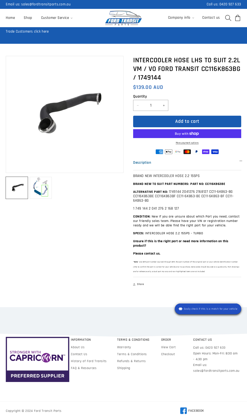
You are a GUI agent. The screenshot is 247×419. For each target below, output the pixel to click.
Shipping (123, 368)
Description (142, 162)
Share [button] (140, 284)
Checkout (168, 354)
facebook (192, 411)
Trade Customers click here (27, 31)
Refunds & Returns (131, 361)
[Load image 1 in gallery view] (17, 188)
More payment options (187, 142)
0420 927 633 (230, 4)
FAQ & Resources (83, 368)
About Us (78, 347)
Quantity (140, 96)
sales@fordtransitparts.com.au (46, 4)
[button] (56, 18)
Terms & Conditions (132, 354)
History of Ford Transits (89, 361)
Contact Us (79, 354)
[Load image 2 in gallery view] (41, 188)
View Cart (168, 347)
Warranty (124, 347)
